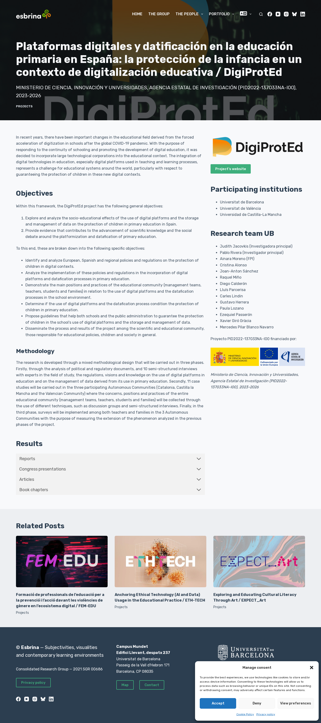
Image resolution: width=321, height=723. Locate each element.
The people (187, 14)
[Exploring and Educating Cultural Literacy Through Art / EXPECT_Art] (259, 561)
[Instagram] (286, 14)
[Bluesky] (294, 14)
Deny (257, 703)
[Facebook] (269, 14)
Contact (152, 685)
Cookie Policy (245, 714)
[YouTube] (278, 14)
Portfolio (219, 14)
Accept (218, 703)
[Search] (261, 14)
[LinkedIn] (302, 14)
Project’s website (230, 169)
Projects (24, 106)
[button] (311, 667)
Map (125, 685)
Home (137, 14)
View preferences (295, 703)
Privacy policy (265, 714)
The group (159, 14)
